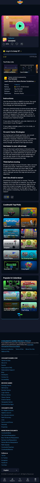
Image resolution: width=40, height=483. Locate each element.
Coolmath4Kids (6, 433)
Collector (11, 38)
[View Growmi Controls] (22, 44)
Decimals (4, 424)
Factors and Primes (7, 422)
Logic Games (5, 392)
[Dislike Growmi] (12, 44)
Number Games (6, 390)
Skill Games (4, 388)
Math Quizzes (5, 445)
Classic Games (5, 397)
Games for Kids (5, 360)
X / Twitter (4, 458)
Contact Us (4, 377)
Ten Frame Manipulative (8, 435)
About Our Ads (30, 349)
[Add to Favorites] (17, 44)
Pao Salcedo (12, 79)
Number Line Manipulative (9, 440)
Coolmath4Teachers (7, 447)
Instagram (4, 460)
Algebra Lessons (6, 413)
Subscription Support (8, 370)
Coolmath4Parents (7, 449)
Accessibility (5, 379)
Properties (4, 427)
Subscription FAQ (6, 367)
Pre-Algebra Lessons (7, 410)
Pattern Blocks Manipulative (9, 442)
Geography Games (7, 402)
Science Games (6, 399)
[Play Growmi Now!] (20, 26)
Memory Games (6, 395)
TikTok (3, 455)
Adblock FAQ (5, 351)
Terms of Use (19, 349)
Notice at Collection (7, 349)
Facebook (4, 462)
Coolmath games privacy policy (16, 341)
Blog (2, 372)
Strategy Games (6, 385)
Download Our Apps (7, 404)
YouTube (4, 465)
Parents (3, 365)
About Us (4, 363)
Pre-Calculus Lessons (7, 415)
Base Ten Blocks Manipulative (10, 437)
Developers (4, 374)
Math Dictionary (6, 417)
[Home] (20, 2)
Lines (2, 420)
